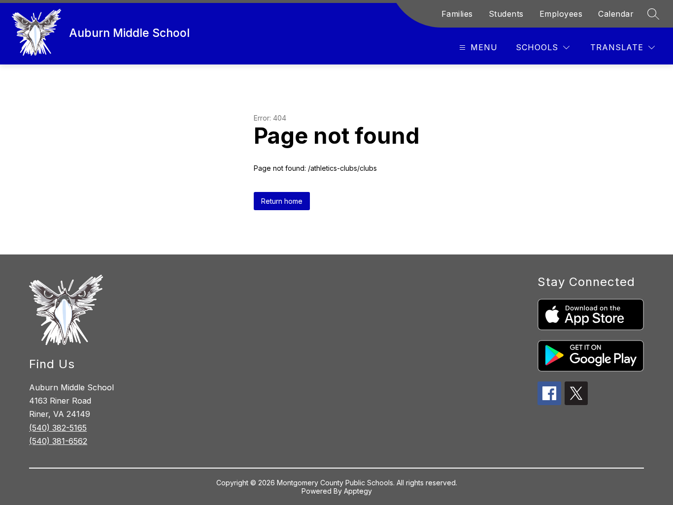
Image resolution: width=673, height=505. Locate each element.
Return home (282, 201)
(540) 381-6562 (58, 441)
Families (457, 14)
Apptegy (358, 491)
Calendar (616, 14)
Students (506, 14)
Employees (561, 14)
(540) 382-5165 (58, 428)
